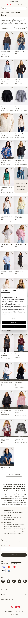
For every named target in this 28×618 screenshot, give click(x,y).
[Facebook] (8, 581)
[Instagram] (3, 581)
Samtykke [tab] (5, 290)
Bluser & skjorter (10, 12)
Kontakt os (8, 611)
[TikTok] (14, 581)
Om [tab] (23, 290)
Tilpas (13, 318)
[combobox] (14, 8)
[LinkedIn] (25, 581)
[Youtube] (19, 581)
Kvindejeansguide (21, 189)
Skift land (15, 614)
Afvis (14, 326)
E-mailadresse (5, 546)
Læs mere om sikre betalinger (16, 562)
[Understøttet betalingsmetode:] (14, 569)
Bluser (18, 12)
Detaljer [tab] (14, 290)
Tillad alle (14, 322)
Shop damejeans (21, 186)
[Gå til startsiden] (9, 4)
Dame (2, 12)
